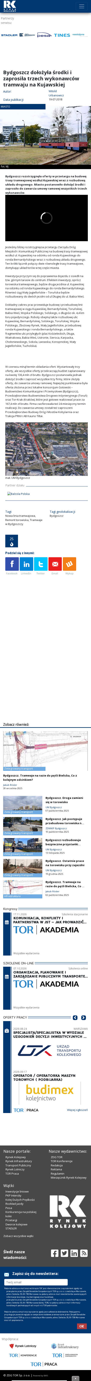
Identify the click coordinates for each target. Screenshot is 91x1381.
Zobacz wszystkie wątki (18, 1236)
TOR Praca (12, 1173)
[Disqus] (46, 667)
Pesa (9, 1208)
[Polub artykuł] (12, 566)
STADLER (11, 1228)
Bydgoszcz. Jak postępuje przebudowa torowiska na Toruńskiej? (64, 823)
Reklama (56, 1169)
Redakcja (57, 1165)
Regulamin (57, 1173)
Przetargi (11, 1220)
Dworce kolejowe (17, 1224)
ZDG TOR (56, 1157)
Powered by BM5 (40, 1375)
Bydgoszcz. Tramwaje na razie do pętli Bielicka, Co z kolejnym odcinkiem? (65, 886)
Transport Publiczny (18, 1165)
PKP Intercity (13, 1195)
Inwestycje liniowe (17, 1191)
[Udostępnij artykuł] (26, 566)
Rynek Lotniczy (15, 1169)
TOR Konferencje (62, 1161)
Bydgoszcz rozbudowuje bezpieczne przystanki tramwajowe (63, 844)
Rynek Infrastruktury (19, 1161)
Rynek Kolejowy (16, 1157)
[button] (75, 1024)
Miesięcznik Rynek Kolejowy (69, 1177)
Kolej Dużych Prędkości (20, 1200)
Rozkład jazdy (14, 1204)
